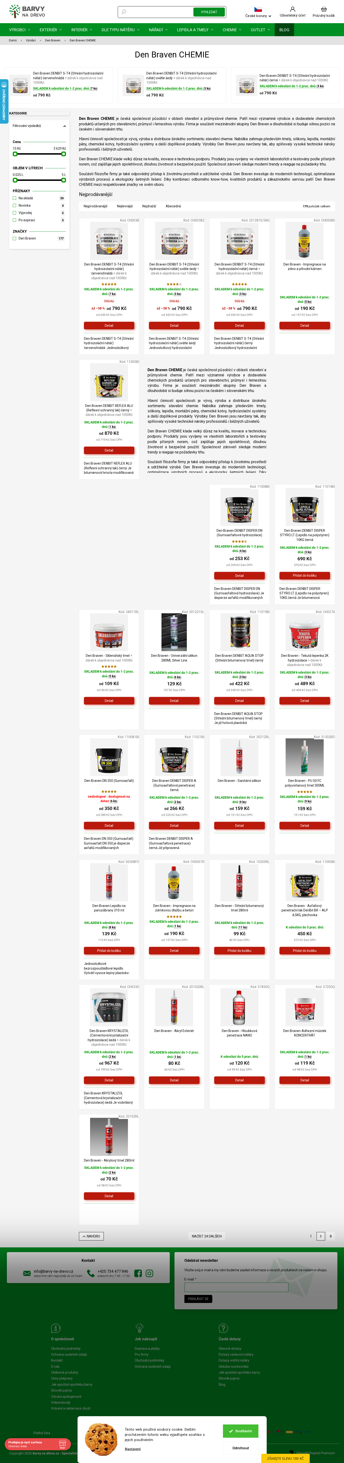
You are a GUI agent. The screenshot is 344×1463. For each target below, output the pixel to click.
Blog (222, 1384)
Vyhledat (209, 12)
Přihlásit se (198, 1299)
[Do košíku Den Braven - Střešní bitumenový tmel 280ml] (239, 950)
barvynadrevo (149, 1273)
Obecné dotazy (230, 1348)
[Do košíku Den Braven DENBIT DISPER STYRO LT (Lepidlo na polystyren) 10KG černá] (304, 575)
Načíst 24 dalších (207, 1236)
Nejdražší (149, 206)
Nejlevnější (125, 206)
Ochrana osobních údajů (69, 1354)
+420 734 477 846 (113, 1271)
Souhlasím (243, 1431)
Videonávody (60, 1402)
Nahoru (93, 1236)
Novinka (41, 205)
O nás (55, 1366)
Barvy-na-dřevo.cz (138, 1273)
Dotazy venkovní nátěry (236, 1354)
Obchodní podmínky (66, 1348)
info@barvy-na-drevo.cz (53, 1271)
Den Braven (41, 238)
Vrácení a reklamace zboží (70, 1408)
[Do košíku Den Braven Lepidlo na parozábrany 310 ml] (109, 950)
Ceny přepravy (62, 1378)
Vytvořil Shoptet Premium (315, 1453)
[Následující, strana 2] (321, 1236)
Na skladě (41, 198)
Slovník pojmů (61, 1390)
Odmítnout (240, 1448)
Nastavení (133, 1449)
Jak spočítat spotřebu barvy (71, 1384)
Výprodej (41, 213)
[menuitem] (19, 29)
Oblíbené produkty (64, 1372)
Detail (109, 325)
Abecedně (173, 206)
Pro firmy (141, 1354)
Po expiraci (41, 220)
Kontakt (57, 1360)
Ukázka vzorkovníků (233, 1366)
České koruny (256, 15)
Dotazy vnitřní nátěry (234, 1360)
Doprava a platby (147, 1348)
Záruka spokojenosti (66, 1396)
